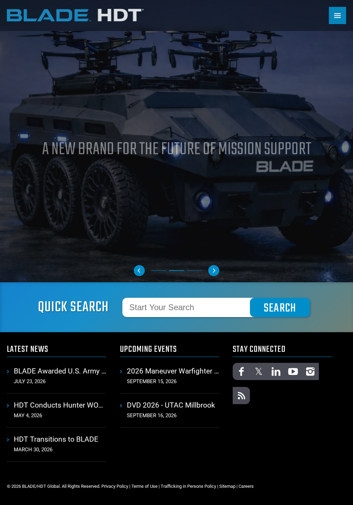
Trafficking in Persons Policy (188, 486)
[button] (139, 270)
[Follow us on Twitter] (258, 371)
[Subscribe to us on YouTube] (293, 371)
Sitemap (227, 486)
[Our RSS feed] (241, 395)
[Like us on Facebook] (241, 371)
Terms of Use (144, 486)
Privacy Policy (114, 486)
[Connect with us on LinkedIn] (275, 371)
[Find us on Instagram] (310, 371)
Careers (246, 486)
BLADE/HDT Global (76, 14)
